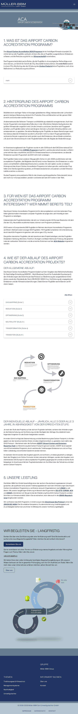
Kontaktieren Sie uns (13, 544)
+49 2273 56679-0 (10, 556)
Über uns (9, 570)
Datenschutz (39, 711)
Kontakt (52, 711)
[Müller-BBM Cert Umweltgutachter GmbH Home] (13, 5)
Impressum (26, 711)
